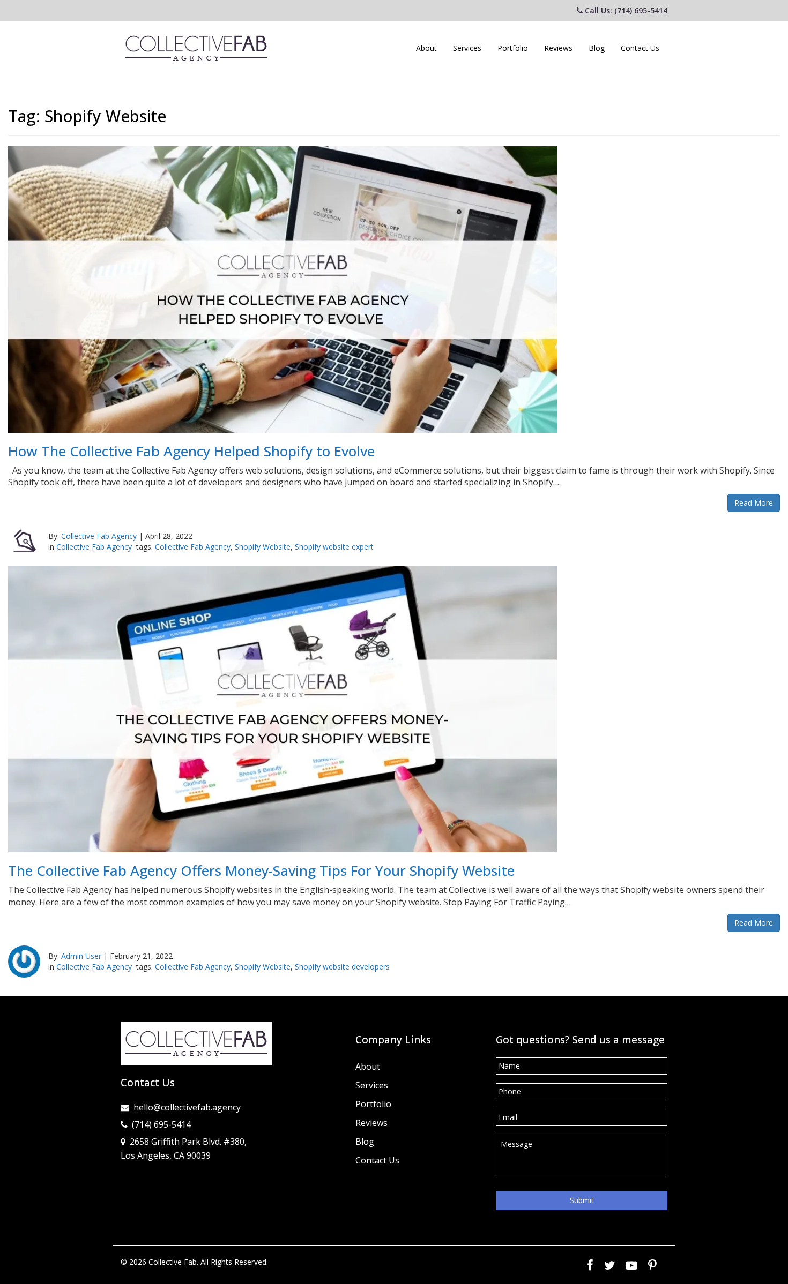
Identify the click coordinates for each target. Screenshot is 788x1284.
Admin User (81, 956)
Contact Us (640, 48)
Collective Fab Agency (99, 536)
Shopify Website (263, 547)
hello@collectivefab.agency (187, 1107)
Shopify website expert (334, 547)
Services (467, 48)
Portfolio (512, 48)
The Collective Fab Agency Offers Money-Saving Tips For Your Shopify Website (261, 870)
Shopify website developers (342, 967)
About (426, 48)
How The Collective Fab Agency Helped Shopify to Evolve (191, 451)
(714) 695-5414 (161, 1124)
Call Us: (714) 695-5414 (625, 10)
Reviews (558, 48)
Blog (597, 48)
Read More (753, 503)
